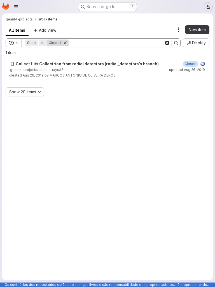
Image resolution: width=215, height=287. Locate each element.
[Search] (176, 42)
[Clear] (167, 43)
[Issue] (12, 64)
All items (17, 30)
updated (187, 70)
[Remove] (65, 43)
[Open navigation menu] (15, 6)
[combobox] (25, 91)
